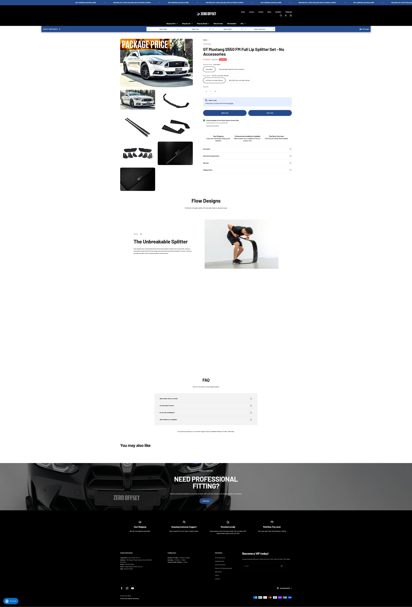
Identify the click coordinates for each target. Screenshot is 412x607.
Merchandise (231, 23)
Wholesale (289, 12)
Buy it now (270, 113)
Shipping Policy (219, 561)
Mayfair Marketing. (133, 598)
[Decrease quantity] (206, 91)
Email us (217, 579)
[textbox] (164, 29)
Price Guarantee (220, 558)
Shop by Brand (202, 23)
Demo (269, 12)
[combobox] (162, 29)
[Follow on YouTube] (132, 588)
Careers (251, 12)
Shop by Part (171, 23)
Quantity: (206, 87)
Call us (217, 575)
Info (242, 23)
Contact (260, 12)
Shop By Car (186, 23)
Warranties (218, 572)
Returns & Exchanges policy (223, 568)
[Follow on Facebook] (121, 588)
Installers (278, 12)
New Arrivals (218, 23)
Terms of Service (220, 565)
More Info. (230, 103)
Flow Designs (207, 44)
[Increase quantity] (215, 91)
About (243, 12)
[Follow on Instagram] (127, 588)
